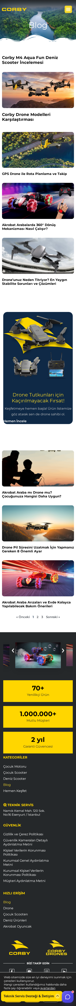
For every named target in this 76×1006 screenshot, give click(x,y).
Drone (8, 908)
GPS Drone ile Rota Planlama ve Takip (34, 174)
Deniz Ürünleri (15, 920)
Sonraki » (53, 617)
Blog (7, 785)
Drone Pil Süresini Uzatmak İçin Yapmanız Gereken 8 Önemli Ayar (38, 549)
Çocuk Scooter (15, 773)
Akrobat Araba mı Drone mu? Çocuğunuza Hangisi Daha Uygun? (31, 494)
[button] (68, 9)
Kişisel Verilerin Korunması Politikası (24, 852)
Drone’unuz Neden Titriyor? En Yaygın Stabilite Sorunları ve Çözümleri (34, 282)
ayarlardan (47, 988)
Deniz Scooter (14, 779)
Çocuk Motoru (14, 766)
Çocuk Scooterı (15, 914)
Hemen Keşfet (15, 791)
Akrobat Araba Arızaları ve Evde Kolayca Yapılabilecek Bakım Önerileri (36, 604)
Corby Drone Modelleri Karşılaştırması (26, 117)
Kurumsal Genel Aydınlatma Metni (26, 863)
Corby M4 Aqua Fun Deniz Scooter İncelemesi (30, 60)
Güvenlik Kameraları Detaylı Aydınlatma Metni (25, 842)
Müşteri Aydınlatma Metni (24, 881)
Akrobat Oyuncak (17, 926)
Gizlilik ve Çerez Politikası (23, 834)
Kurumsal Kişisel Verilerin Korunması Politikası (23, 873)
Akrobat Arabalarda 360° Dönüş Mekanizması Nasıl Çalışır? (29, 227)
